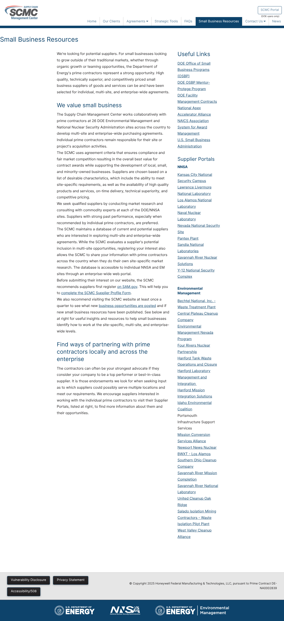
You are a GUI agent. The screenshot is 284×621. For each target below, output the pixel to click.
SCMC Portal (270, 10)
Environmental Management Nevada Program (195, 332)
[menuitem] (74, 610)
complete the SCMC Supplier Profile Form (96, 293)
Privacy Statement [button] (71, 580)
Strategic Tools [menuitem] (166, 21)
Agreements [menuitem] (136, 21)
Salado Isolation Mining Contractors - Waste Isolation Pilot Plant (197, 517)
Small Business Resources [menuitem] (219, 21)
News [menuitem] (276, 21)
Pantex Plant (188, 238)
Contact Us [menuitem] (254, 21)
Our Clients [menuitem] (111, 21)
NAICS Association (193, 120)
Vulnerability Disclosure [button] (28, 580)
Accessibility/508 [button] (24, 591)
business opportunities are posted (127, 305)
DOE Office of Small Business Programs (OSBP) (194, 69)
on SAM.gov (127, 286)
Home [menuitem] (91, 21)
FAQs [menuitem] (188, 21)
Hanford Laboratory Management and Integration (194, 377)
